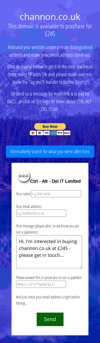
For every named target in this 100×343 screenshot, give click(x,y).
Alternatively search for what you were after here (50, 151)
